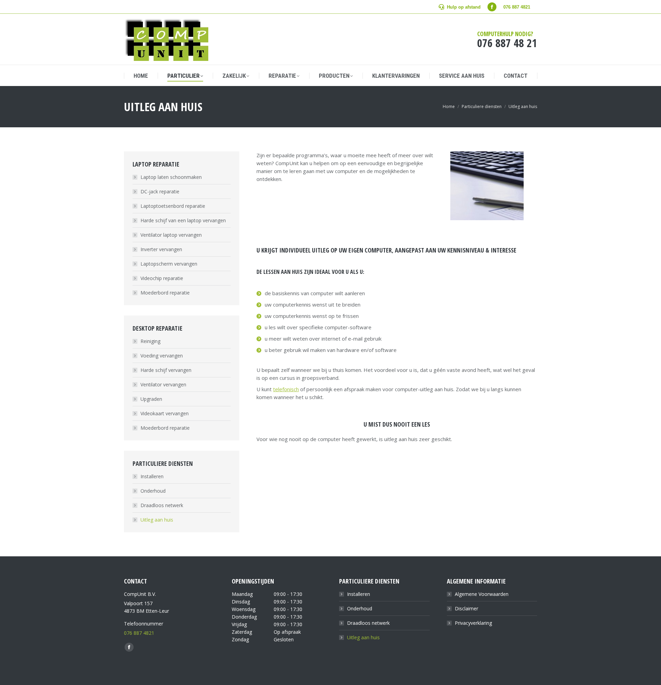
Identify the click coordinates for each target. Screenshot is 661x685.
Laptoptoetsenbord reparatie (172, 206)
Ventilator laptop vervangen (171, 235)
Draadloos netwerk (161, 505)
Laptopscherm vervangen (168, 263)
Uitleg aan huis (156, 519)
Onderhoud (153, 491)
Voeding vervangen (161, 355)
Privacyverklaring (473, 623)
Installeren (152, 476)
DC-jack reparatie (159, 191)
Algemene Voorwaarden (481, 594)
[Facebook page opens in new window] (491, 6)
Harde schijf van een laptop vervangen (183, 220)
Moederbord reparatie (165, 292)
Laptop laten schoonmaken (171, 177)
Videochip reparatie (161, 278)
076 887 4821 (139, 633)
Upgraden (151, 399)
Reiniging (150, 341)
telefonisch (286, 389)
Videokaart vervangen (164, 413)
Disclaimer (466, 608)
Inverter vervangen (161, 249)
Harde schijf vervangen (165, 370)
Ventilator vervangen (163, 384)
